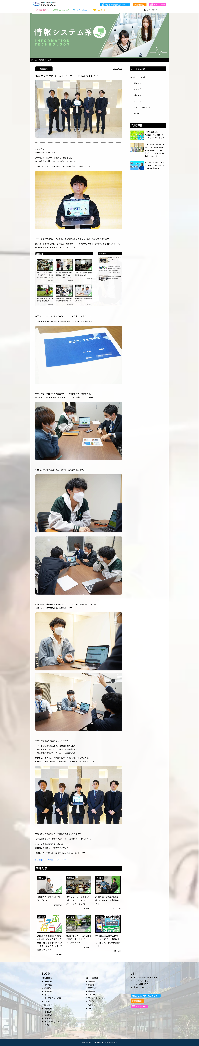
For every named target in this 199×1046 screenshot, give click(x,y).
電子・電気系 (92, 978)
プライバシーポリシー (143, 980)
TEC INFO (90, 1004)
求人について (139, 987)
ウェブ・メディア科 (58, 859)
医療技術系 (47, 978)
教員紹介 (137, 89)
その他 (136, 113)
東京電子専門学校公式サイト (117, 4)
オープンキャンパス (142, 107)
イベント (137, 101)
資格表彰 (48, 984)
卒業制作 (41, 859)
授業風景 (137, 95)
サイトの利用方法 (141, 984)
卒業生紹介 (92, 988)
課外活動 (137, 83)
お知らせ (92, 1008)
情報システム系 (137, 77)
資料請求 (141, 4)
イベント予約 (159, 4)
